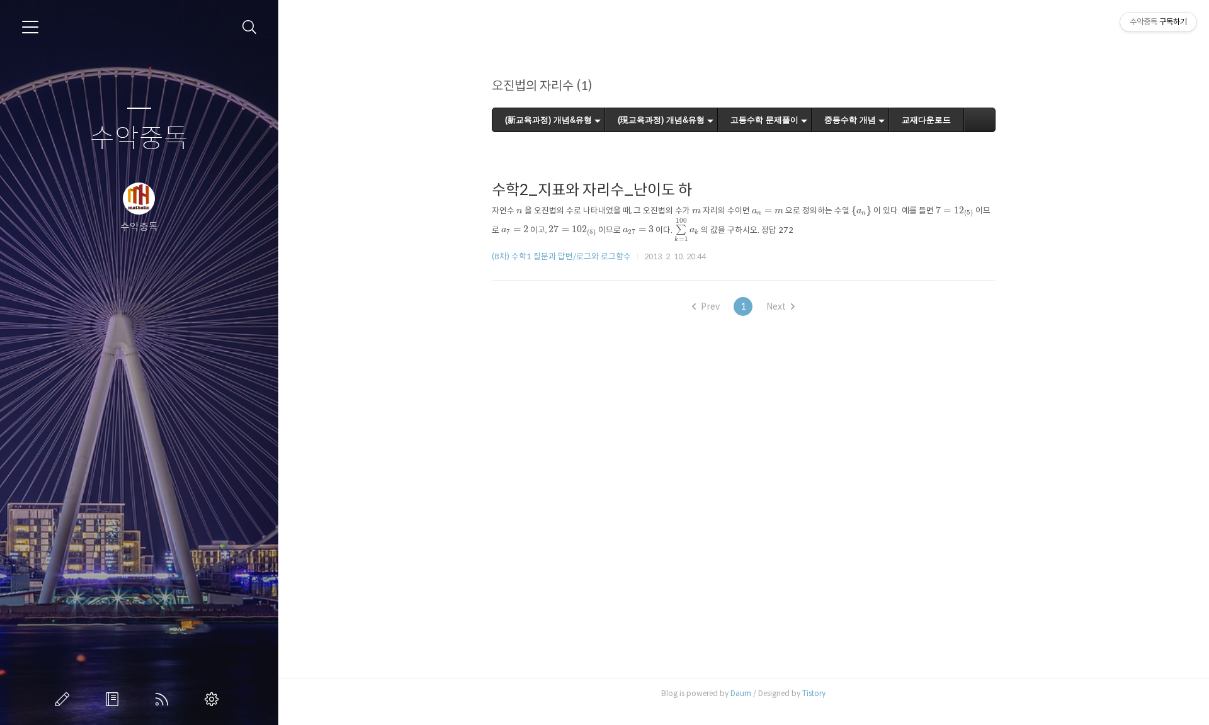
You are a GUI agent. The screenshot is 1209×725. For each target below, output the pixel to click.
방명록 (114, 699)
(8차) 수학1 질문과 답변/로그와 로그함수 (561, 256)
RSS (164, 699)
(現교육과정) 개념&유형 (661, 120)
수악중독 (139, 138)
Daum (740, 693)
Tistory (814, 693)
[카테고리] (30, 27)
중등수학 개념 (850, 120)
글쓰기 (65, 699)
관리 (214, 699)
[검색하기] (249, 27)
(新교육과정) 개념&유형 (548, 120)
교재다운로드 (926, 120)
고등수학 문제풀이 (764, 120)
